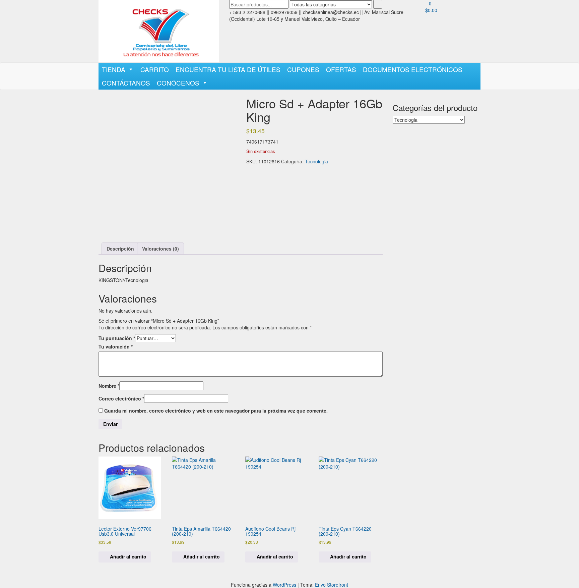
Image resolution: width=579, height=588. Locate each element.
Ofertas (341, 69)
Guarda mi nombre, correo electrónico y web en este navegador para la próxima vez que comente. (216, 410)
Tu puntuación (117, 338)
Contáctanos (126, 82)
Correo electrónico (121, 398)
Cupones (303, 69)
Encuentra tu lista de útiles (228, 69)
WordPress (284, 584)
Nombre (109, 385)
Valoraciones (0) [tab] (160, 248)
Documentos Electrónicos (412, 69)
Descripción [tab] (120, 248)
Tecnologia (316, 161)
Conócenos (178, 82)
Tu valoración (116, 346)
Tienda (113, 69)
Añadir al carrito (128, 556)
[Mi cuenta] (427, 20)
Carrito (154, 69)
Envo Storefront (331, 584)
